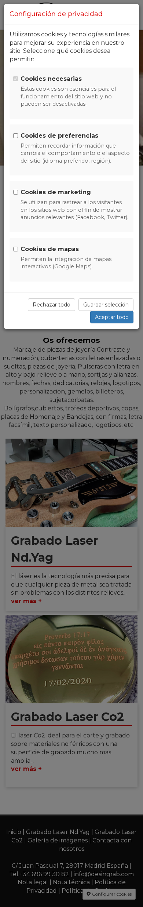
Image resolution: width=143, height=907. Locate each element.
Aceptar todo (112, 317)
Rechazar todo (51, 304)
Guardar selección (106, 304)
